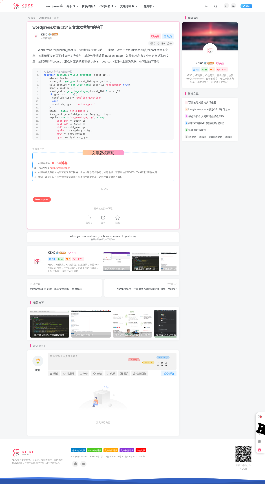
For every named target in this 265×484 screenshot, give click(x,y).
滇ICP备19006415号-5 (112, 456)
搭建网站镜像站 (197, 130)
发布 (248, 6)
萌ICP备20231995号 (135, 456)
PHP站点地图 (94, 450)
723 (54, 258)
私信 (169, 36)
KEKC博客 (95, 456)
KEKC (44, 34)
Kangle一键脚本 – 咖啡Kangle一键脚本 (210, 137)
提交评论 (169, 373)
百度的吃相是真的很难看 (202, 102)
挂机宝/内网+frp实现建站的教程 (206, 123)
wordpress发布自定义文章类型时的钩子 (68, 27)
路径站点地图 (78, 450)
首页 (33, 17)
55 (62, 258)
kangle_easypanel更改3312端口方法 (209, 109)
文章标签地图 (127, 450)
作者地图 (141, 450)
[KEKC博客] (23, 452)
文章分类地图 (111, 450)
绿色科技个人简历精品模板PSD (206, 116)
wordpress (45, 17)
